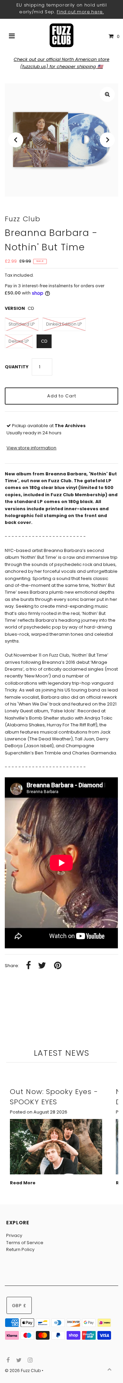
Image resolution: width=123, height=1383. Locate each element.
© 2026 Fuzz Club (23, 1370)
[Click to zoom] (107, 94)
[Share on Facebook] (28, 966)
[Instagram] (29, 1360)
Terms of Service (24, 1243)
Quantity (16, 367)
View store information (31, 448)
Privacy (14, 1235)
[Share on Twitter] (42, 966)
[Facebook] (7, 1360)
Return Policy (20, 1249)
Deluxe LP (19, 341)
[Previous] (15, 139)
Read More (23, 1183)
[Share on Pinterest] (58, 966)
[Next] (107, 139)
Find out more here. (80, 12)
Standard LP (22, 324)
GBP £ (19, 1305)
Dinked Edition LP (64, 324)
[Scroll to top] (109, 1369)
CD (44, 341)
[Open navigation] (12, 36)
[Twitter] (18, 1360)
